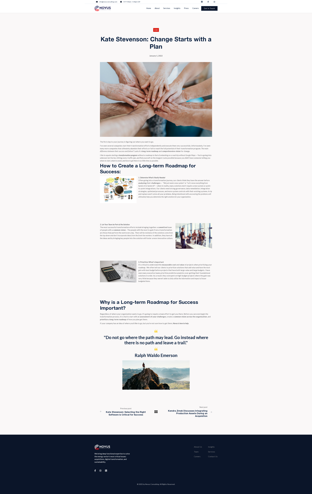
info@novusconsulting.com (108, 2)
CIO (156, 30)
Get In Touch (209, 8)
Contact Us (213, 456)
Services (211, 451)
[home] (102, 8)
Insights (211, 447)
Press (186, 8)
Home (148, 8)
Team (196, 451)
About (157, 8)
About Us (198, 447)
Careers (197, 456)
